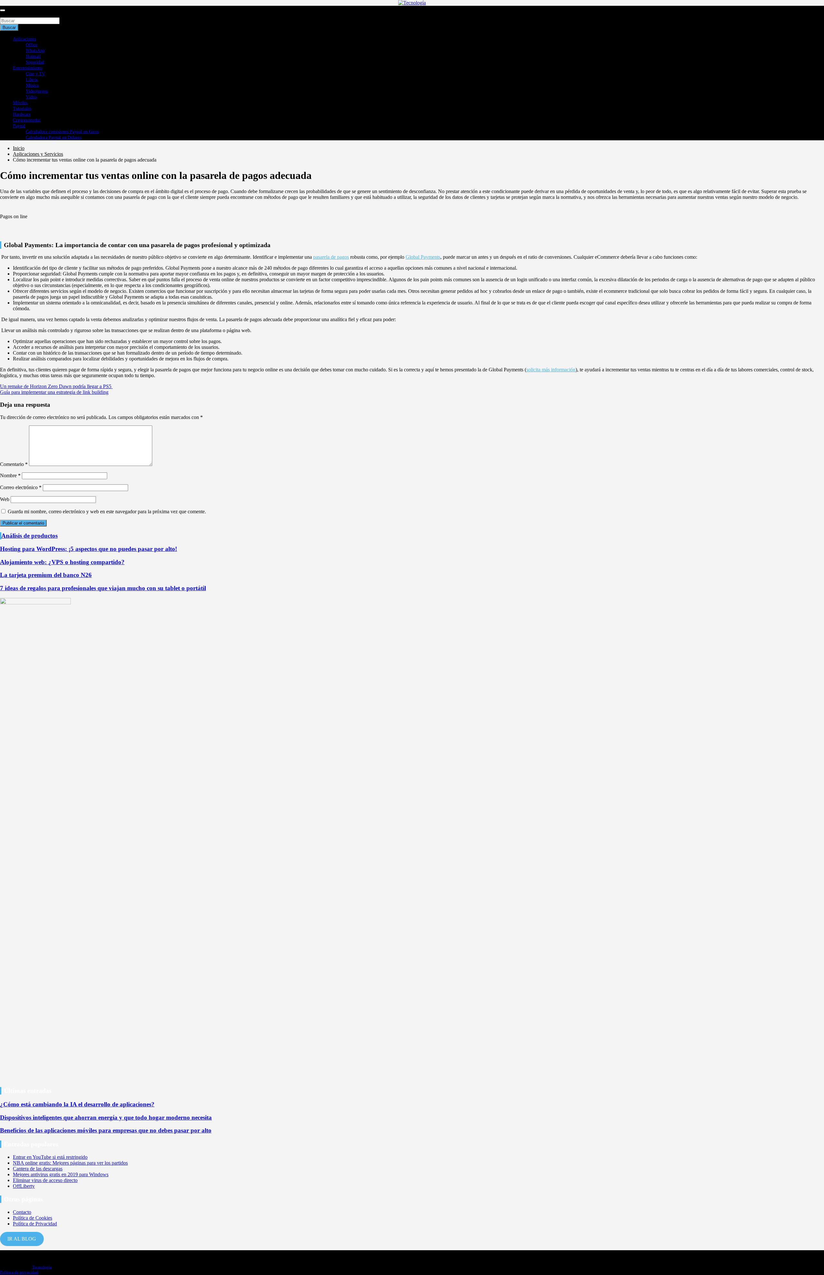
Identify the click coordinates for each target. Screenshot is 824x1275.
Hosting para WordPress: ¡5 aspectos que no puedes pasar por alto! (88, 548)
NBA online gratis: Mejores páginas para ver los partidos (70, 1163)
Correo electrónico (21, 487)
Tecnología (42, 1267)
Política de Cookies (32, 1218)
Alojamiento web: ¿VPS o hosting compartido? (62, 562)
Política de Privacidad (35, 1223)
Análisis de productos (29, 535)
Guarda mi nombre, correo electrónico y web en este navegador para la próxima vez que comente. (107, 511)
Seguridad (35, 62)
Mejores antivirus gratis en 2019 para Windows (60, 1174)
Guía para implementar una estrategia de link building (54, 392)
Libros (32, 79)
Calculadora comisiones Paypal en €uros (62, 131)
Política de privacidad (19, 1272)
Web (4, 499)
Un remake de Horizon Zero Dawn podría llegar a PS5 (56, 386)
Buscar (7, 14)
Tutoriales (22, 108)
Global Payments (423, 257)
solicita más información (551, 369)
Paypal (19, 126)
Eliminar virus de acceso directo (45, 1180)
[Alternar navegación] (2, 10)
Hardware (22, 114)
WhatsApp (35, 50)
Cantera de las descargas (37, 1168)
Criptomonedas (26, 120)
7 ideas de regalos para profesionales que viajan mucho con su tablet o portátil (103, 588)
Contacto (22, 1212)
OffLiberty (24, 1186)
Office (31, 44)
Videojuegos (37, 91)
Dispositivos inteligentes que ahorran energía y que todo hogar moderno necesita (106, 1117)
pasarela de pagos (331, 257)
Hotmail (33, 56)
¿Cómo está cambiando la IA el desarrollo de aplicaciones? (77, 1104)
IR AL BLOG (21, 1239)
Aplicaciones (24, 39)
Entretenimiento (27, 68)
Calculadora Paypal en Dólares (53, 137)
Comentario (14, 464)
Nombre (10, 475)
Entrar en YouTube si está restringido (50, 1157)
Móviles (20, 102)
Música (32, 85)
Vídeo (31, 97)
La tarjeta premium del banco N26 (46, 575)
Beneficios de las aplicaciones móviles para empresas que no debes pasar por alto (105, 1130)
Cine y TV (35, 73)
